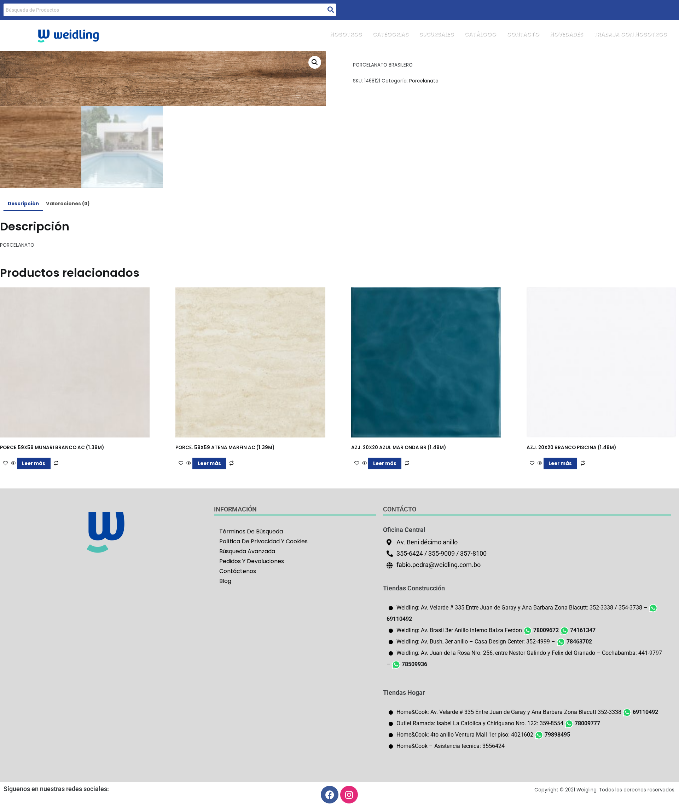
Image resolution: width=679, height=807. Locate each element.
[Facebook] (329, 794)
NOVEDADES (566, 34)
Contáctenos (237, 571)
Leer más (33, 463)
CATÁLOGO (480, 34)
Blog (225, 581)
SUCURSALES (436, 34)
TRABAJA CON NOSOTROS (630, 34)
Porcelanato (424, 81)
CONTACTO (523, 34)
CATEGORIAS (390, 34)
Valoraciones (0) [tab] (67, 203)
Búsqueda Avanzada (247, 551)
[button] (314, 62)
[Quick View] (13, 463)
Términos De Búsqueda (251, 531)
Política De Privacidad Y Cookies (263, 541)
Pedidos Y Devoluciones (251, 561)
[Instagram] (349, 794)
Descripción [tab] (23, 203)
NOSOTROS (346, 34)
